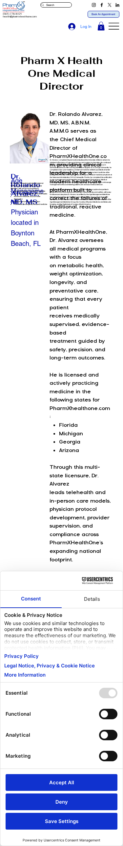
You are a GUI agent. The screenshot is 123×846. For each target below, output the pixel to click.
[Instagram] (93, 5)
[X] (109, 5)
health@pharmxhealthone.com (20, 16)
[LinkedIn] (117, 5)
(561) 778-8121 (12, 13)
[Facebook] (101, 5)
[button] (101, 26)
